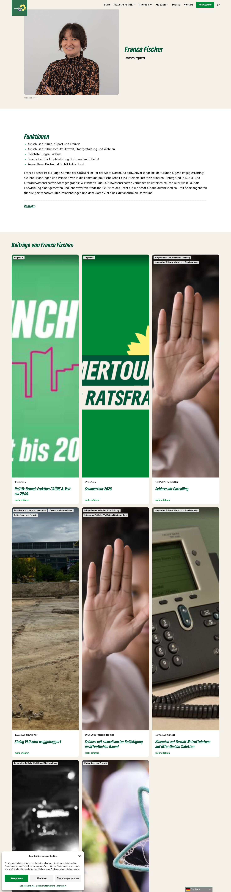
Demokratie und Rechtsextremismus (30, 510)
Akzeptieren (17, 878)
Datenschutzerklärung (45, 885)
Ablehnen (42, 878)
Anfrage (171, 734)
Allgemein (18, 257)
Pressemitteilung (105, 734)
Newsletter (205, 4)
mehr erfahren (22, 500)
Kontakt (188, 4)
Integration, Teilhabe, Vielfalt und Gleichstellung (176, 262)
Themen (144, 4)
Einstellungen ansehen (68, 878)
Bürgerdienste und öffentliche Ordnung (172, 257)
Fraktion (161, 4)
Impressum (61, 885)
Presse (176, 4)
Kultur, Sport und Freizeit (25, 515)
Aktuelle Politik (123, 4)
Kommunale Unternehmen (61, 510)
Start (107, 4)
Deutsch (195, 889)
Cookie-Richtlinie (27, 885)
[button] (79, 856)
